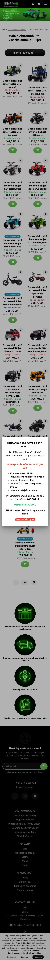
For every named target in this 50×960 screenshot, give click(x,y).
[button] (45, 434)
